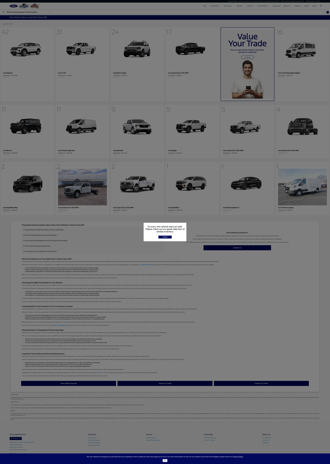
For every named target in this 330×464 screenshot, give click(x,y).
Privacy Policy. (238, 457)
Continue (165, 237)
